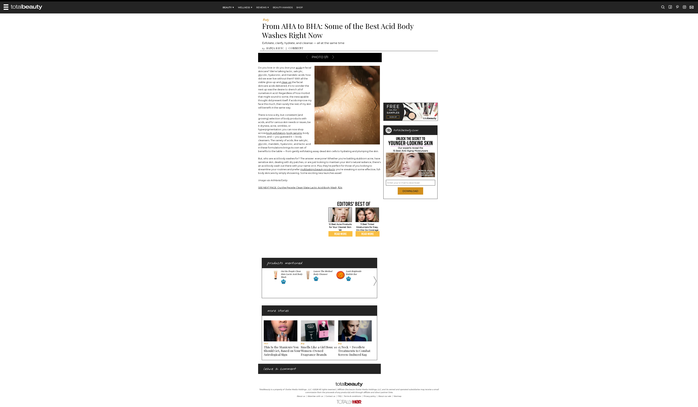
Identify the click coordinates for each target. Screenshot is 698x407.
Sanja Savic (275, 48)
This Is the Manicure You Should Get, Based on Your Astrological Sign (282, 350)
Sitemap (397, 396)
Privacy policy (370, 396)
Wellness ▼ (245, 7)
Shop (299, 7)
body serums (294, 133)
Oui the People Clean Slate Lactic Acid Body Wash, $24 (300, 187)
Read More (340, 233)
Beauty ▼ (228, 7)
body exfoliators (275, 133)
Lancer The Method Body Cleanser (322, 272)
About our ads (384, 396)
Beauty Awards (283, 7)
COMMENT (296, 48)
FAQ (340, 396)
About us (301, 396)
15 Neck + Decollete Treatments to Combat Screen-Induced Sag (354, 350)
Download (410, 191)
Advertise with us (315, 396)
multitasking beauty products (317, 169)
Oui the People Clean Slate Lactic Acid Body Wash (291, 274)
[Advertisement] (288, 226)
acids (299, 67)
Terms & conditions (352, 396)
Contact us (330, 396)
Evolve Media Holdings (295, 389)
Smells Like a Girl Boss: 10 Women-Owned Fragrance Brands (319, 350)
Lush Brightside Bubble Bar (353, 272)
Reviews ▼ (262, 7)
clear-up (286, 82)
